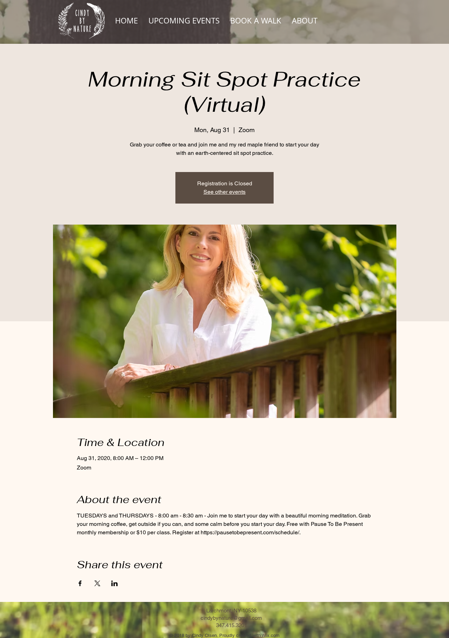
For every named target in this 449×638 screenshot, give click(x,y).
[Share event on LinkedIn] (114, 583)
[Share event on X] (97, 583)
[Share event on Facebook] (80, 583)
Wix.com (271, 635)
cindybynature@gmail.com (231, 618)
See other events (224, 191)
